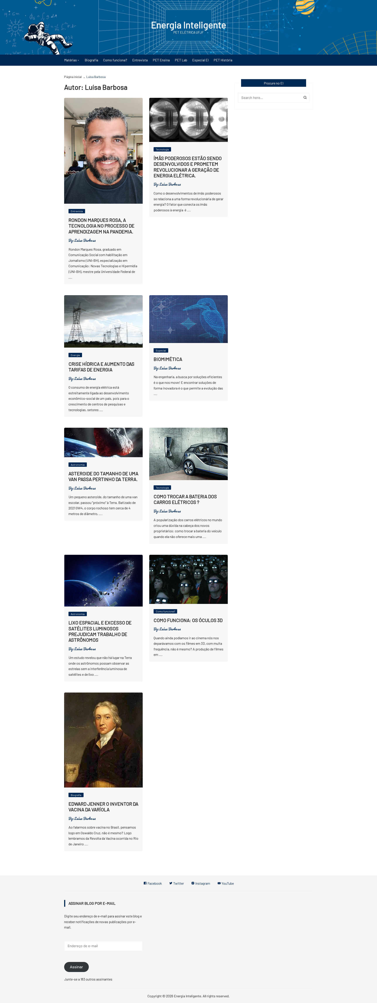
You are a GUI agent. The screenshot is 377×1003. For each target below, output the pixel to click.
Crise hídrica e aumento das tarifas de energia (101, 366)
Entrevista (140, 60)
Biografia (91, 60)
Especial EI (200, 60)
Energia (75, 355)
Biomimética (168, 359)
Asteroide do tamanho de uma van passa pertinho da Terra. (103, 476)
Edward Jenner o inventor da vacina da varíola (103, 806)
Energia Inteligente (188, 24)
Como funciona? (115, 60)
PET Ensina (161, 60)
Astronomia (78, 464)
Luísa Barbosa (85, 240)
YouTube (227, 883)
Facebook (154, 883)
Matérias (70, 60)
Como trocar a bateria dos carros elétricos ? (185, 499)
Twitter (178, 883)
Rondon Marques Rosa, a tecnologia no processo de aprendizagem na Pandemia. (101, 225)
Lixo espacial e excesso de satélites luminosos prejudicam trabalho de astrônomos (100, 631)
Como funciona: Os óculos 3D (188, 620)
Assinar (76, 967)
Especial (161, 350)
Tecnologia (162, 149)
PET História (223, 60)
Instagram (202, 883)
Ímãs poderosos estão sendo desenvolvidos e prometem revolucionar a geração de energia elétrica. (188, 166)
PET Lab (181, 60)
